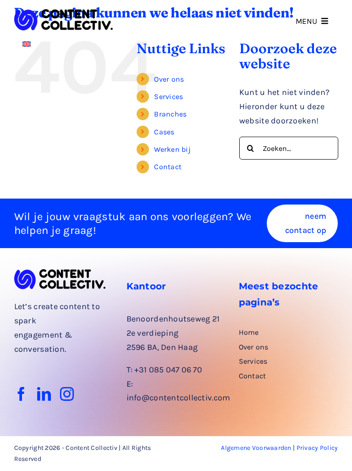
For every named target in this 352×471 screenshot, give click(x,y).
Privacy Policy (317, 448)
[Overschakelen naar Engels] (26, 43)
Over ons (169, 79)
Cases (164, 131)
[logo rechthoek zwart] (64, 13)
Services (168, 96)
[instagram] (67, 394)
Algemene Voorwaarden (256, 448)
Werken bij (172, 149)
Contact (168, 166)
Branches (170, 114)
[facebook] (21, 394)
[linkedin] (44, 394)
